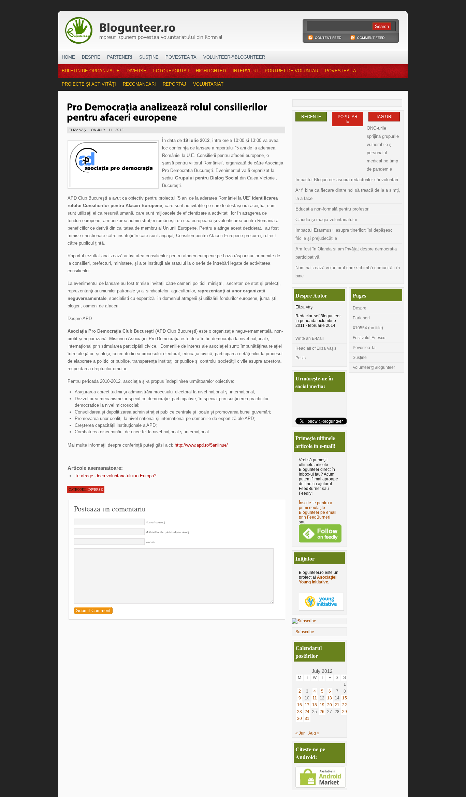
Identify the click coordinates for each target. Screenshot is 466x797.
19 (322, 704)
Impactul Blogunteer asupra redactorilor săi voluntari (346, 179)
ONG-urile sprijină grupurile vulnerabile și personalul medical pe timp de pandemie (383, 149)
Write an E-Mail (309, 338)
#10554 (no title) (368, 327)
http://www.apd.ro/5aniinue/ (201, 445)
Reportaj (174, 84)
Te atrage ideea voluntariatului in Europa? (115, 475)
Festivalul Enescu (369, 337)
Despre (91, 57)
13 (329, 698)
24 (307, 711)
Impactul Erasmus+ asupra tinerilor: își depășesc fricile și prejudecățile (344, 234)
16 (299, 704)
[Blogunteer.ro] (191, 28)
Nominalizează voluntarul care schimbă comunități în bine (347, 271)
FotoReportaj (171, 70)
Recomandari (139, 84)
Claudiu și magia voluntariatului (326, 219)
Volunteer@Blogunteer (234, 57)
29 (344, 711)
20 (329, 704)
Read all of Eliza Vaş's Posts (315, 353)
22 (344, 704)
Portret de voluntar (291, 70)
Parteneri (119, 57)
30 (299, 718)
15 (344, 698)
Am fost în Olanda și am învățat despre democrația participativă (346, 253)
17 (307, 704)
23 (299, 711)
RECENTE (311, 116)
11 (314, 698)
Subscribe (304, 631)
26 (322, 711)
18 (314, 704)
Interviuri (245, 70)
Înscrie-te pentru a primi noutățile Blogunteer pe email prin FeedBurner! (317, 510)
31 (307, 718)
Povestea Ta (180, 57)
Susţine (149, 57)
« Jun (300, 733)
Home (68, 57)
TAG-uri (384, 116)
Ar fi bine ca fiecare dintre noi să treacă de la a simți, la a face (347, 194)
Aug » (313, 733)
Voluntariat (208, 84)
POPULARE (348, 119)
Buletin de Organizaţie (91, 70)
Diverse (136, 70)
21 (337, 704)
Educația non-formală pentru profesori (332, 209)
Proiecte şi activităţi (89, 84)
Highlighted (211, 70)
